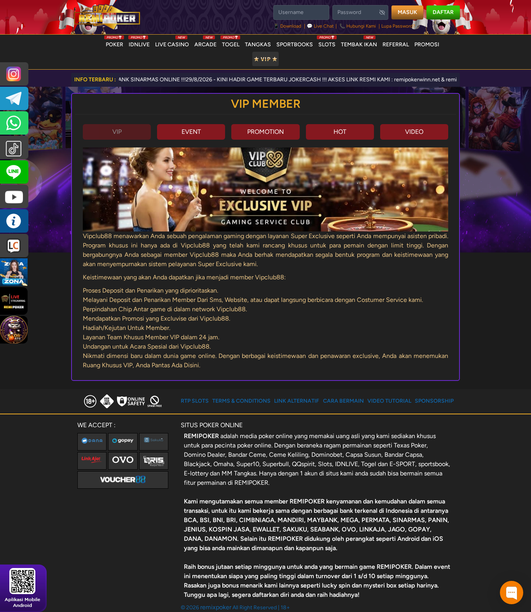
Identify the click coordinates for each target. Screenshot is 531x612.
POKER (114, 43)
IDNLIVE (139, 43)
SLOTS (326, 43)
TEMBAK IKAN (359, 43)
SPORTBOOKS (294, 44)
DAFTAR (443, 12)
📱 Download (287, 26)
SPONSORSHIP (434, 401)
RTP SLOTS (195, 401)
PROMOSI (426, 44)
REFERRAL (396, 44)
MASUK (407, 12)
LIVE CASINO (172, 43)
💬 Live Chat (320, 26)
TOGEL (230, 43)
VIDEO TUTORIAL (389, 401)
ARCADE (205, 43)
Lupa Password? (398, 26)
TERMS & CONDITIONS (241, 401)
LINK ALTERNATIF (296, 401)
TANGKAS (258, 44)
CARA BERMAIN (343, 401)
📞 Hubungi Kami (357, 26)
